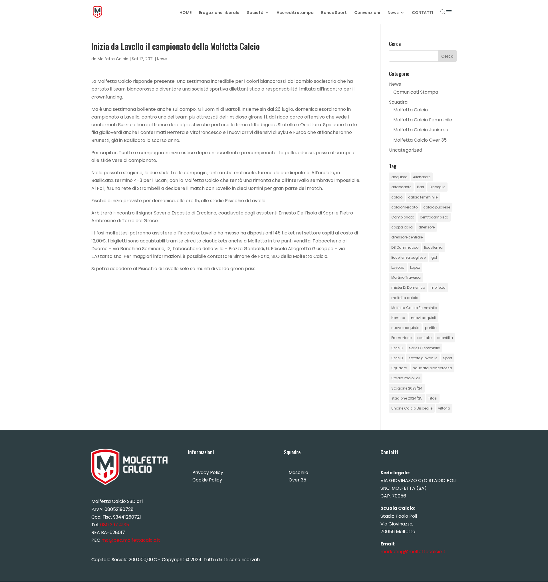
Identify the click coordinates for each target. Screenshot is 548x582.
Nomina (398, 317)
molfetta (438, 287)
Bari (420, 186)
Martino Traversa (406, 277)
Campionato (402, 217)
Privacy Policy (207, 472)
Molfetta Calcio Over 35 (420, 140)
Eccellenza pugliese (408, 257)
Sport (447, 358)
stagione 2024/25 (406, 398)
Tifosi (432, 398)
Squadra (398, 102)
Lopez (415, 267)
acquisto (399, 176)
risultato (424, 337)
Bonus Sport (334, 13)
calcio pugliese (436, 207)
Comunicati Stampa (415, 92)
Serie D (397, 358)
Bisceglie (437, 186)
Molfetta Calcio (113, 59)
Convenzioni (367, 13)
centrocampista (434, 217)
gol (434, 257)
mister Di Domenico (408, 287)
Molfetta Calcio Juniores (420, 130)
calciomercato (404, 207)
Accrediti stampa (295, 13)
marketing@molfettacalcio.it (413, 551)
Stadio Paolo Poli (405, 378)
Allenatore (421, 176)
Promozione (401, 337)
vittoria (444, 408)
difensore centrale (407, 237)
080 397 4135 (114, 524)
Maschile (298, 472)
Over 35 (297, 480)
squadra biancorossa (432, 368)
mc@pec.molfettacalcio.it (130, 540)
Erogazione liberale (219, 13)
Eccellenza (433, 247)
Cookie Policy (207, 480)
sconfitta (445, 337)
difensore (426, 227)
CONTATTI (422, 13)
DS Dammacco (404, 247)
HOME (186, 13)
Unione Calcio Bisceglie (411, 408)
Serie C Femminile (424, 348)
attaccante (401, 186)
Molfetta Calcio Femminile (422, 120)
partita (431, 327)
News (393, 13)
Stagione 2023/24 (406, 388)
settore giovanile (422, 358)
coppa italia (402, 227)
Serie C (397, 348)
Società (255, 13)
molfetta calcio (404, 297)
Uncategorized (405, 150)
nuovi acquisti (423, 317)
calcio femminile (423, 197)
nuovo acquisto (405, 327)
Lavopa (397, 267)
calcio (396, 197)
